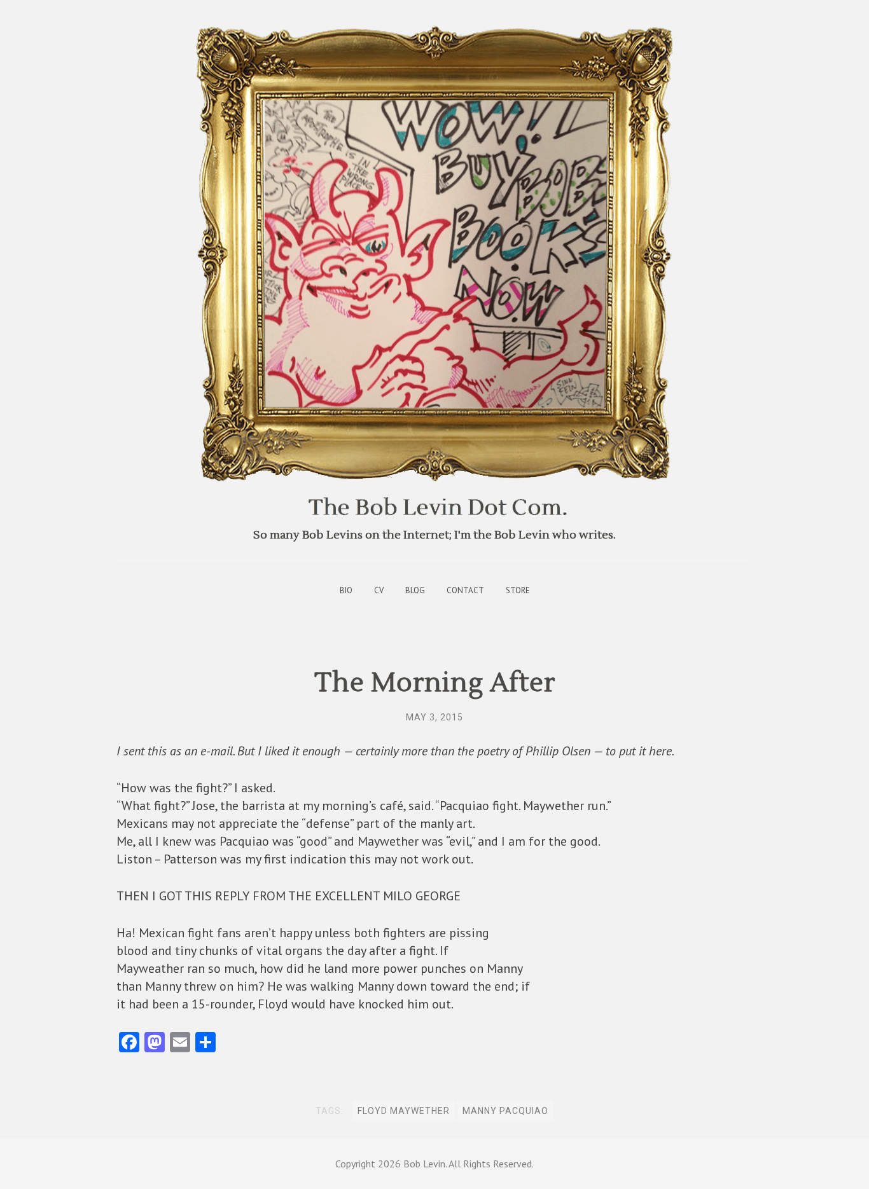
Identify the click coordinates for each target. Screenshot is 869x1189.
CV (379, 590)
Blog (415, 590)
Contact (465, 590)
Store (518, 590)
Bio (346, 590)
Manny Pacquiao (505, 1111)
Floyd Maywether (404, 1111)
